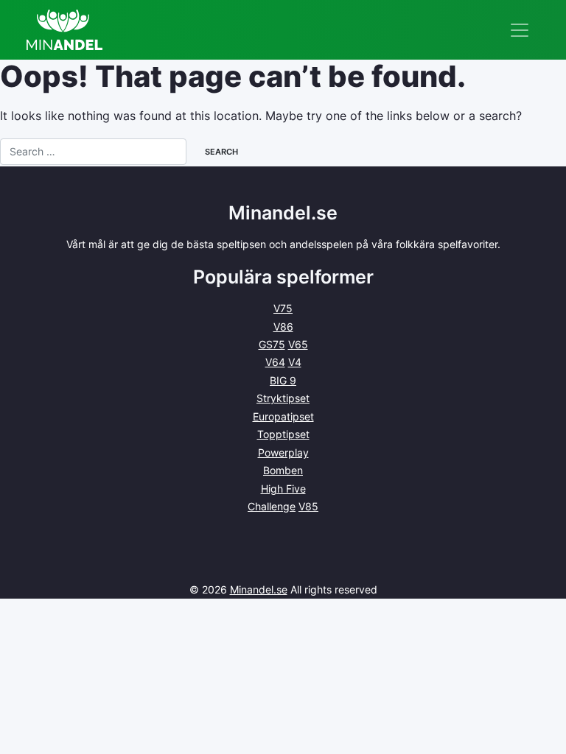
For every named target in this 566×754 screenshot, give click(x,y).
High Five (283, 488)
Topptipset (283, 434)
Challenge (272, 506)
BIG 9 (283, 380)
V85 (308, 506)
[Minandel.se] (64, 30)
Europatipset (283, 416)
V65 (298, 344)
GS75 (272, 344)
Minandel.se (258, 589)
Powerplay (283, 452)
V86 (283, 326)
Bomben (283, 470)
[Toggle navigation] (519, 30)
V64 (275, 362)
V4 (294, 362)
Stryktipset (283, 398)
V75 (283, 308)
